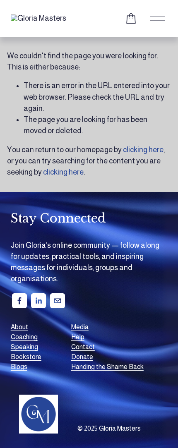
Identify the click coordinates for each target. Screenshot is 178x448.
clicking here (143, 150)
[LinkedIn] (38, 300)
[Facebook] (19, 300)
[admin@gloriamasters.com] (57, 300)
